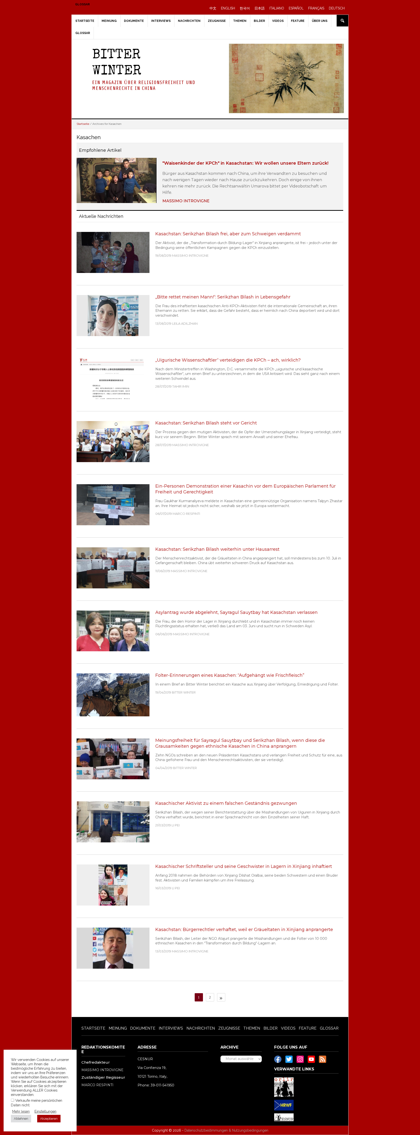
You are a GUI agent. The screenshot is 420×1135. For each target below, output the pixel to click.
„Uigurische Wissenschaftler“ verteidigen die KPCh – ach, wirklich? (228, 360)
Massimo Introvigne (186, 201)
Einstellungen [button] (45, 1111)
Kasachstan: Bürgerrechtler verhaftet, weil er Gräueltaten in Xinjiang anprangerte (244, 929)
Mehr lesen (21, 1111)
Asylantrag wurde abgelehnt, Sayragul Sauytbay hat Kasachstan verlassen (236, 612)
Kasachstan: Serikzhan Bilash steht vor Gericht (206, 423)
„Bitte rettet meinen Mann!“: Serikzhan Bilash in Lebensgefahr (222, 297)
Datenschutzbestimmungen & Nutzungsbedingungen (226, 1130)
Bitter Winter (116, 63)
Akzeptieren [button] (49, 1118)
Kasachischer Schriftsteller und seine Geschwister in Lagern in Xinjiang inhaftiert (243, 866)
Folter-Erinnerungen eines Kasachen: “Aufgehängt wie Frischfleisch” (229, 675)
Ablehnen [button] (21, 1118)
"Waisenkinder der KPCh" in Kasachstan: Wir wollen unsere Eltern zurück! (245, 163)
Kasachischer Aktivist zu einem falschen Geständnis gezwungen (226, 803)
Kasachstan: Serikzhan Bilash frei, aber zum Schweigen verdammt (228, 234)
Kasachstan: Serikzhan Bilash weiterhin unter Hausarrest (217, 549)
